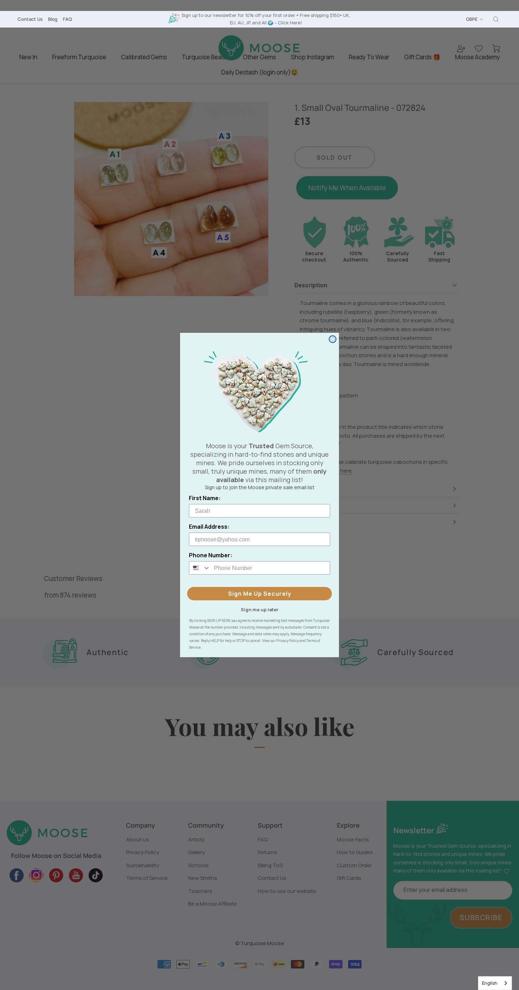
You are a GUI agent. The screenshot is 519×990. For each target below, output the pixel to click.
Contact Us (30, 19)
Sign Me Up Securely (259, 594)
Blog (53, 19)
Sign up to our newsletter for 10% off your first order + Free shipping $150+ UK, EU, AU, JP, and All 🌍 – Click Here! (265, 19)
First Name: (205, 498)
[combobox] (495, 983)
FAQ (67, 19)
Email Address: (209, 526)
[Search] (496, 19)
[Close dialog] (332, 339)
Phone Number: (210, 555)
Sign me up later (260, 609)
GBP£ (471, 19)
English (489, 983)
